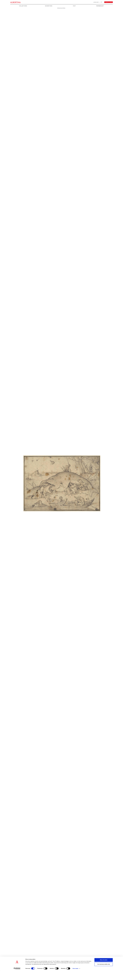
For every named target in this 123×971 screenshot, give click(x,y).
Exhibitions (48, 5)
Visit (74, 5)
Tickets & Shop (108, 2)
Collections (23, 5)
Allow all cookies (103, 959)
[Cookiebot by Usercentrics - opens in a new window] (17, 968)
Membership (100, 5)
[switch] (45, 968)
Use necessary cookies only (103, 964)
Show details (75, 968)
